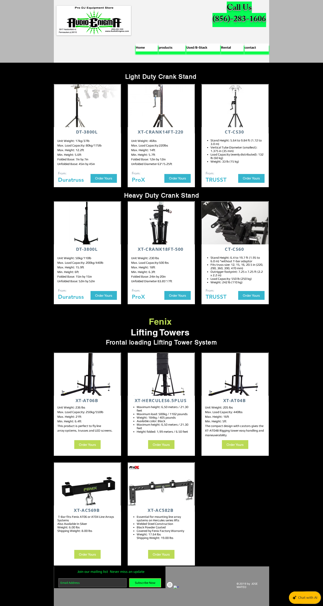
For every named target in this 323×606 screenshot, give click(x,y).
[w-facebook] (176, 588)
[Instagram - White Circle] (169, 585)
